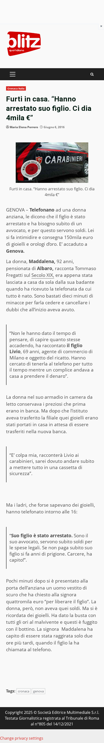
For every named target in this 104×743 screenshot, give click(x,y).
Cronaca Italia (15, 88)
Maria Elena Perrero (24, 127)
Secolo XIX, (42, 275)
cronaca (23, 691)
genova (38, 691)
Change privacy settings (21, 738)
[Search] (92, 74)
